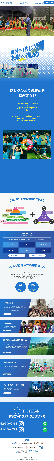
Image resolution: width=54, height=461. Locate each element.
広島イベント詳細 (16, 255)
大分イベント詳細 (37, 255)
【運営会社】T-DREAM (27, 457)
